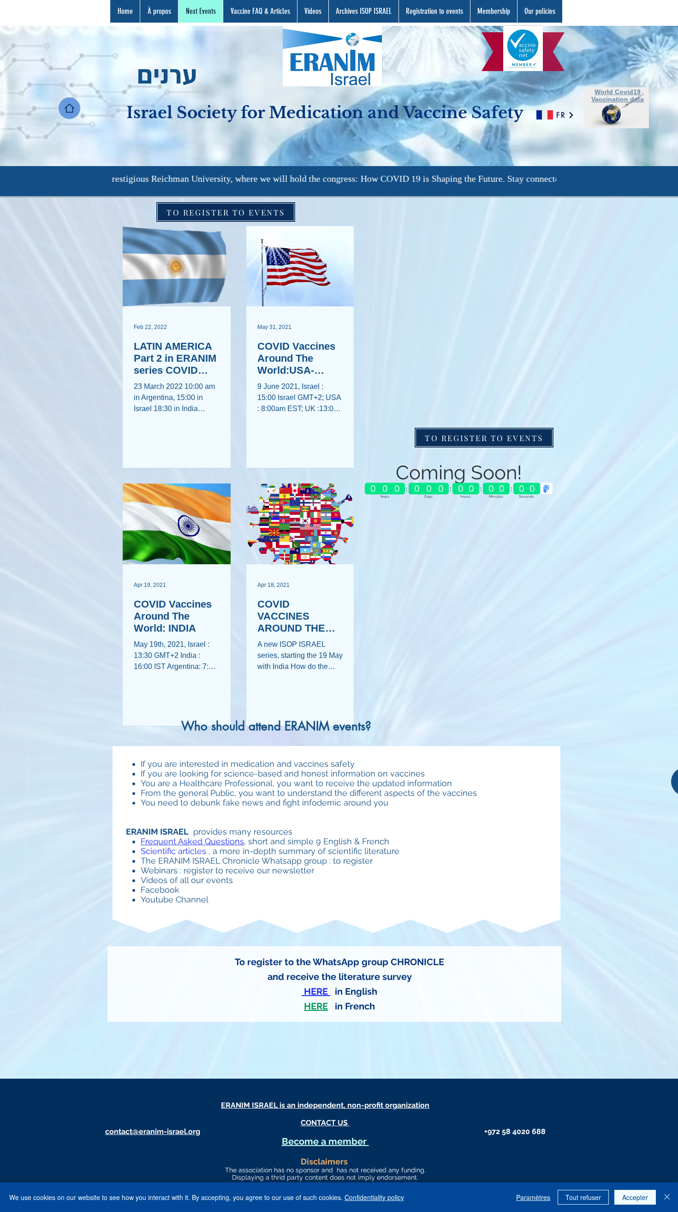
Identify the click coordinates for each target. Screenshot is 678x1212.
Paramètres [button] (533, 1197)
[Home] (69, 108)
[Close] (666, 1197)
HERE (316, 1006)
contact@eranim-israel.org (152, 1131)
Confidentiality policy (374, 1197)
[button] (260, 11)
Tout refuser (583, 1197)
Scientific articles (173, 851)
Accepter (635, 1197)
